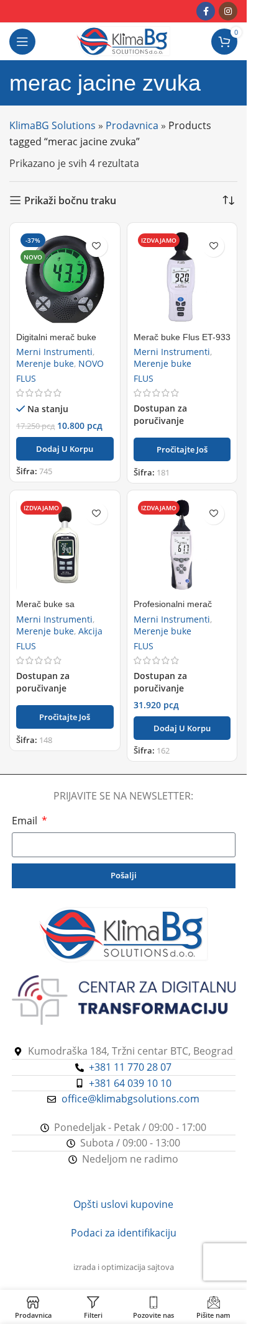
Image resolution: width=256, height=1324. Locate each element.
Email (26, 820)
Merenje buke (45, 363)
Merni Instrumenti (54, 352)
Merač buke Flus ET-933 (182, 337)
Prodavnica (132, 125)
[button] (65, 449)
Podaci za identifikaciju (123, 1233)
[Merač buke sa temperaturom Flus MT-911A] (65, 545)
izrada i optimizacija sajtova (123, 1266)
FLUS (26, 378)
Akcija (90, 631)
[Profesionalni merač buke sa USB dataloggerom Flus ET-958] (182, 545)
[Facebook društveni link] (205, 11)
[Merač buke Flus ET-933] (182, 277)
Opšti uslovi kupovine (123, 1204)
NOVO (91, 363)
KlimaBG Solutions (52, 125)
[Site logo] (123, 40)
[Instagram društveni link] (228, 11)
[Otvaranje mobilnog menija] (22, 41)
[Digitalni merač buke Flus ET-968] (65, 277)
